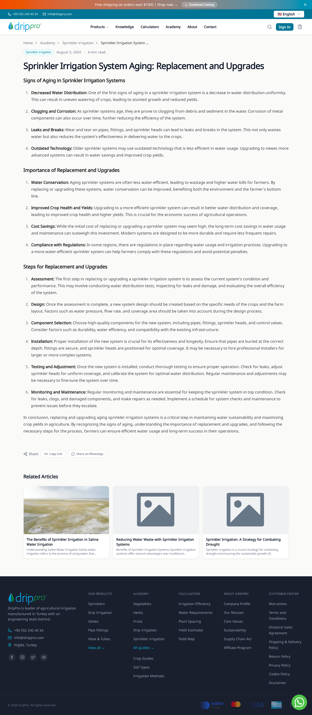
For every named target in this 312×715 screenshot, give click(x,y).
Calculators (150, 26)
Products (97, 26)
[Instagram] (22, 657)
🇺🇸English (286, 14)
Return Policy (279, 656)
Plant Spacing (190, 621)
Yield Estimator (191, 630)
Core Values (233, 621)
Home (28, 42)
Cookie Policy (279, 674)
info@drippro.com (29, 637)
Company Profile (237, 603)
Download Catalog (201, 4)
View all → (96, 647)
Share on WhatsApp (89, 454)
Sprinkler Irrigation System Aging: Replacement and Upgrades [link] (125, 42)
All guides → (143, 647)
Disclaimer (277, 682)
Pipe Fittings (98, 630)
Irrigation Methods (148, 676)
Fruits (138, 621)
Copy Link (55, 454)
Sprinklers (96, 603)
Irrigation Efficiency (195, 603)
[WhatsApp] (299, 702)
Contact (210, 26)
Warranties (278, 603)
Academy (173, 26)
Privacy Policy (280, 665)
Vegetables (142, 603)
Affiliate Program (237, 647)
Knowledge (125, 26)
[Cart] (299, 26)
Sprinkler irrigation (78, 42)
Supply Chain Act (238, 639)
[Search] (269, 26)
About (192, 26)
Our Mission (234, 612)
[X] (33, 657)
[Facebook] (12, 657)
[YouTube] (44, 657)
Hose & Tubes (99, 639)
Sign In (285, 27)
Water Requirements (196, 612)
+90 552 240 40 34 (28, 630)
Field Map (187, 639)
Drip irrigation (145, 630)
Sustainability (235, 630)
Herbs (138, 612)
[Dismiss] (305, 5)
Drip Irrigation (100, 612)
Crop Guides (143, 658)
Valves (93, 621)
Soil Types (141, 667)
